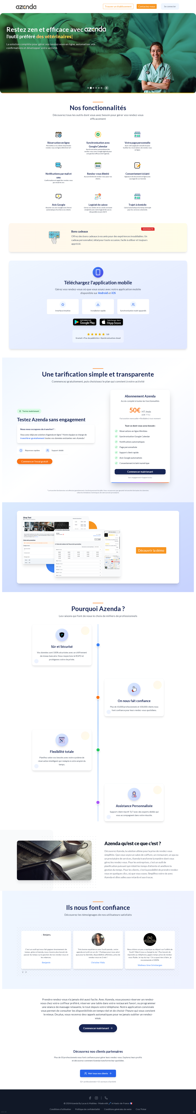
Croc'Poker (141, 1109)
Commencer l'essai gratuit (34, 461)
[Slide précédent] (7, 53)
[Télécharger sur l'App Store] (111, 322)
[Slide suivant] (188, 53)
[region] (98, 53)
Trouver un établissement (118, 6)
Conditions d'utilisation (60, 1109)
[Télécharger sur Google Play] (84, 322)
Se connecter (170, 6)
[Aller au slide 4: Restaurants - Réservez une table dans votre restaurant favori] (96, 88)
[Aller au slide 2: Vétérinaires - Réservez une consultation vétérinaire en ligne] (91, 88)
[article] (62, 645)
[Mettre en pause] (106, 88)
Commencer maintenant (140, 471)
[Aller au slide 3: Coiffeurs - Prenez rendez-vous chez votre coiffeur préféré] (94, 88)
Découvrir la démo (151, 550)
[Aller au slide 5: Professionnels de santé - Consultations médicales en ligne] (99, 88)
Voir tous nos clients (98, 1073)
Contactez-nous (146, 6)
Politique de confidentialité (87, 1109)
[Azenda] (26, 6)
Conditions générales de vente (117, 1109)
